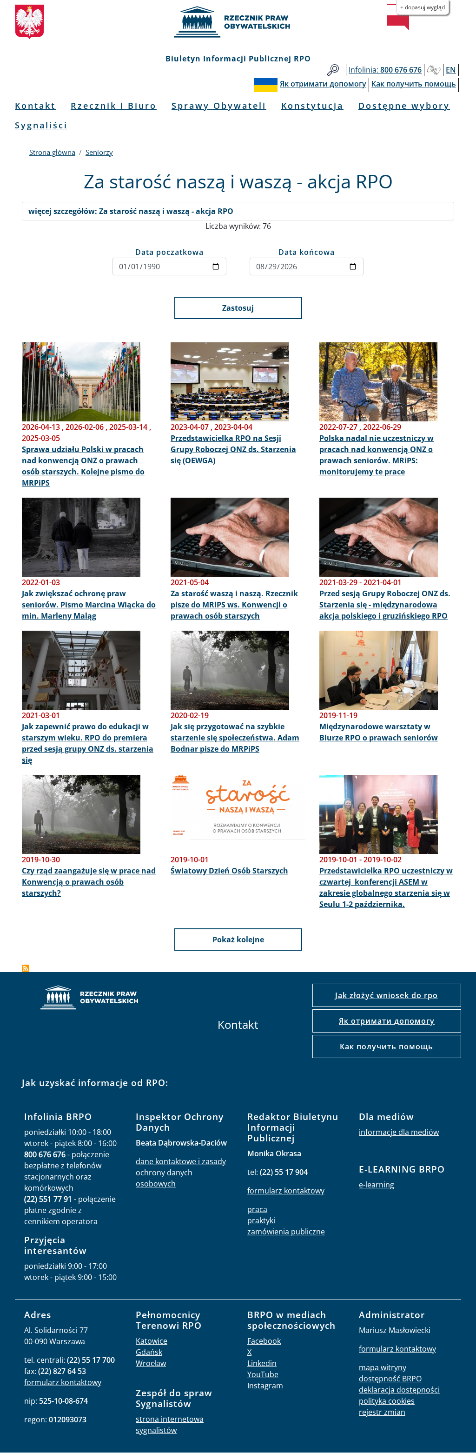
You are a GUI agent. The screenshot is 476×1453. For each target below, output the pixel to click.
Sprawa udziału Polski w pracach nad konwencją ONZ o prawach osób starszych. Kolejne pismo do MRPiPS (83, 466)
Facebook (264, 1341)
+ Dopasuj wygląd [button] (422, 7)
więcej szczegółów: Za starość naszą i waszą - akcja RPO (130, 211)
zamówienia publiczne (286, 1231)
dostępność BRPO (390, 1378)
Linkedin (262, 1363)
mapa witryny (382, 1367)
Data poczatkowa (169, 252)
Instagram (265, 1385)
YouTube (262, 1374)
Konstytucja (312, 105)
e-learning (376, 1185)
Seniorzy (99, 152)
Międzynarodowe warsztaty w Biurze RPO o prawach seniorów (378, 732)
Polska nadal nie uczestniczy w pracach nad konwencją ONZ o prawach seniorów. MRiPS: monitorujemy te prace (376, 455)
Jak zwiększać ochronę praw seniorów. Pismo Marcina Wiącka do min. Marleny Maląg (89, 604)
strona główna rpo (89, 998)
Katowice (151, 1341)
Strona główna (52, 152)
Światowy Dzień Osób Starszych (229, 871)
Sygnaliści (41, 125)
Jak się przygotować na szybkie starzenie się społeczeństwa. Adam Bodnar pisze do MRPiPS (235, 737)
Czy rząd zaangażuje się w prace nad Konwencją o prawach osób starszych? (89, 882)
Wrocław (151, 1363)
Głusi (434, 70)
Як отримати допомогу (387, 1021)
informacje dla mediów (399, 1132)
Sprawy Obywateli (219, 105)
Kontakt (35, 105)
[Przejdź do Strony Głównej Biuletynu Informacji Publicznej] (398, 17)
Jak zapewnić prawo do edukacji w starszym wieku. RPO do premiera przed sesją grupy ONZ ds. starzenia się (87, 743)
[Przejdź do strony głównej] (238, 22)
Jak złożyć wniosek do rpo (386, 995)
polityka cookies (387, 1401)
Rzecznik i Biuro (114, 105)
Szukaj (333, 70)
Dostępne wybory (404, 105)
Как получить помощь (386, 1046)
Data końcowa (306, 252)
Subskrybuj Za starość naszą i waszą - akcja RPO (25, 968)
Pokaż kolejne (238, 939)
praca (257, 1209)
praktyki (261, 1220)
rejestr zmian (382, 1412)
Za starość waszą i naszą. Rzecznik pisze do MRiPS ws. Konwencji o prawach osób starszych (234, 604)
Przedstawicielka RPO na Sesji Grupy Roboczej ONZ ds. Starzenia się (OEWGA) (233, 449)
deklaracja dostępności (399, 1390)
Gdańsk (149, 1352)
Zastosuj (238, 308)
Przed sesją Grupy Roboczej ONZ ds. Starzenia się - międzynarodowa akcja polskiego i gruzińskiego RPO (384, 604)
